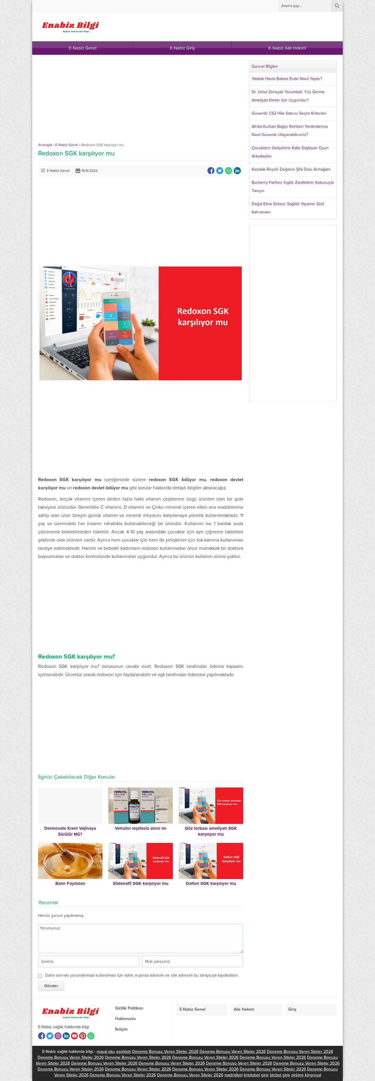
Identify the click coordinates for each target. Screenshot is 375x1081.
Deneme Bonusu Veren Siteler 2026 (165, 1051)
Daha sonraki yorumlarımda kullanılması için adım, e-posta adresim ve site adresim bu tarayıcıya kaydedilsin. (142, 975)
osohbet (123, 1051)
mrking (297, 1074)
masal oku (106, 1051)
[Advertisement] (140, 102)
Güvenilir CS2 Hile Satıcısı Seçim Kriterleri (289, 113)
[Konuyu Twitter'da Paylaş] (220, 170)
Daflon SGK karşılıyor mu (211, 883)
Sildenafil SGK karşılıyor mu (140, 883)
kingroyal (313, 1074)
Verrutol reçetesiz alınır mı (140, 828)
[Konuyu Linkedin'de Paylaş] (237, 170)
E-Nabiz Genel (66, 145)
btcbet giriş (280, 1074)
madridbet (233, 1074)
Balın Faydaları (70, 883)
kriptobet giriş (256, 1074)
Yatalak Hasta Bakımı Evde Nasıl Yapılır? (287, 78)
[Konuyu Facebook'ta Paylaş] (211, 170)
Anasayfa (45, 145)
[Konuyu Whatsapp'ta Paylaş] (228, 170)
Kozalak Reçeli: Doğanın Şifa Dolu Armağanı (291, 169)
